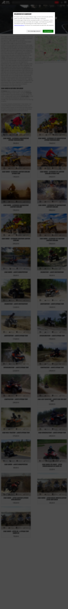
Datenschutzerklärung (19, 25)
